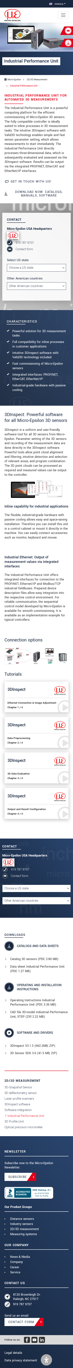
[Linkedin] (42, 1340)
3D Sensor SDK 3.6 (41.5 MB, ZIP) (33, 1053)
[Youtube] (34, 1340)
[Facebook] (27, 1340)
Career (14, 1267)
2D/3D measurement (24, 1229)
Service (15, 1272)
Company (16, 1262)
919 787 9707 (25, 243)
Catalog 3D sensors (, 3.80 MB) (34, 959)
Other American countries (24, 278)
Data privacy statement (20, 1360)
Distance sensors (22, 1219)
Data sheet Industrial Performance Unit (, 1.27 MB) (37, 968)
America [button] (58, 4)
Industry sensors (21, 1224)
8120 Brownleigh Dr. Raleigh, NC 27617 (27, 1296)
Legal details (13, 1353)
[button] (46, 1360)
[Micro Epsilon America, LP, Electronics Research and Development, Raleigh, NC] (36, 1193)
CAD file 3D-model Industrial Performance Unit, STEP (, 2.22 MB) (39, 1014)
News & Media (20, 1257)
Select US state (18, 260)
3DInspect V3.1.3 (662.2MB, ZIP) (32, 1046)
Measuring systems (23, 1234)
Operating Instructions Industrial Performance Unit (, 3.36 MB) (33, 1002)
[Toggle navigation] (63, 15)
